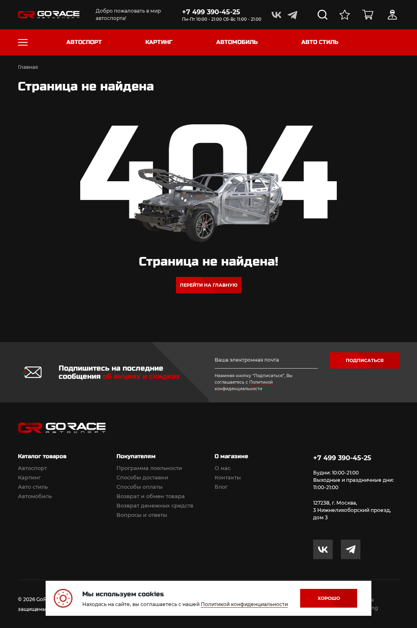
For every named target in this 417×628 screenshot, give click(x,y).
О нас (222, 468)
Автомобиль (35, 496)
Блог (221, 486)
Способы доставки (142, 477)
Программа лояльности (149, 468)
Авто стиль (33, 486)
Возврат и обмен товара (150, 496)
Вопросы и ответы (141, 515)
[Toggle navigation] (23, 42)
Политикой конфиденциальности (244, 604)
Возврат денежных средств (154, 505)
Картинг (29, 477)
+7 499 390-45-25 (211, 12)
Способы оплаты (139, 486)
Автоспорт (32, 468)
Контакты (228, 477)
